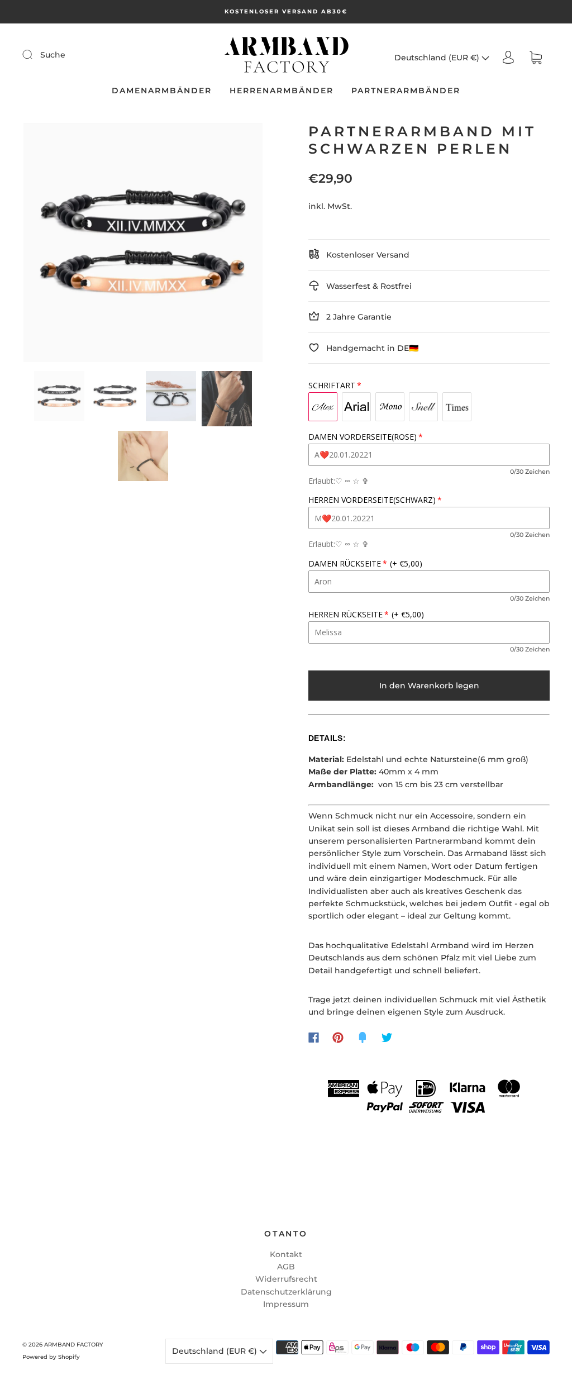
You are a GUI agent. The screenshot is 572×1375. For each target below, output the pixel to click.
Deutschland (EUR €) (438, 58)
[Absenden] (34, 54)
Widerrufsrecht (286, 1279)
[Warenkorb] (536, 57)
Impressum (286, 1304)
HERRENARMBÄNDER (281, 91)
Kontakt (286, 1254)
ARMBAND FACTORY (73, 1344)
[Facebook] (314, 1037)
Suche (52, 55)
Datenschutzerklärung (286, 1292)
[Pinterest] (338, 1037)
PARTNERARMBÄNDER (405, 91)
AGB (286, 1267)
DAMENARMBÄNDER (162, 91)
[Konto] (508, 57)
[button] (47, 245)
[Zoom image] (143, 245)
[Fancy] (362, 1037)
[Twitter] (387, 1037)
